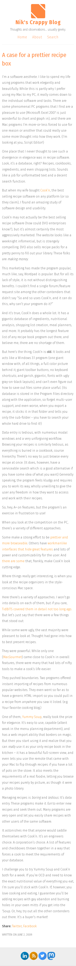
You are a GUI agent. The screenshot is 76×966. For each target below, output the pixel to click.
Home (22, 37)
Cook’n (45, 190)
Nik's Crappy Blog (38, 22)
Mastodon (51, 956)
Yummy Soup (32, 717)
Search (53, 37)
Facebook (30, 926)
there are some (13, 561)
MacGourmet (12, 657)
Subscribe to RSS (34, 956)
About (37, 37)
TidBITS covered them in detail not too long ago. (37, 609)
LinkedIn (25, 956)
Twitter (17, 926)
